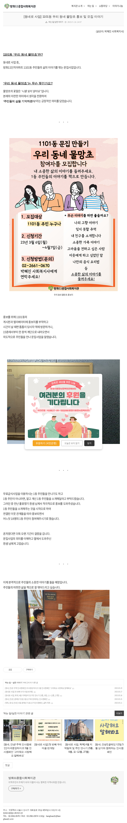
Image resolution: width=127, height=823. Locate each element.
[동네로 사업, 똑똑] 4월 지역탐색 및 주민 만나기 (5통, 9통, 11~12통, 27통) (32, 695)
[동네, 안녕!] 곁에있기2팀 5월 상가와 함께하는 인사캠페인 (26, 699)
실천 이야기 (17, 683)
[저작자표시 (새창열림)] (36, 670)
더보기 (119, 713)
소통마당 (103, 6)
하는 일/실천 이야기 (55, 22)
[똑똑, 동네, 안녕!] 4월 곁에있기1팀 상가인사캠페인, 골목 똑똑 (27, 702)
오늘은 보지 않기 (71, 443)
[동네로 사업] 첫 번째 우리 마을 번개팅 (19, 691)
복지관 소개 (77, 6)
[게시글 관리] (19, 669)
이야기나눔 (117, 6)
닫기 (89, 443)
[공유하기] (15, 669)
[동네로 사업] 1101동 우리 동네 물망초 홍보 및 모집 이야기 (63, 16)
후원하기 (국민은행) (46, 443)
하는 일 (90, 6)
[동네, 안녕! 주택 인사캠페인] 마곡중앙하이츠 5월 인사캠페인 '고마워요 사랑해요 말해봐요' (38, 688)
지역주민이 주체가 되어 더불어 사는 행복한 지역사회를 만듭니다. (37, 782)
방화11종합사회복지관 (22, 778)
